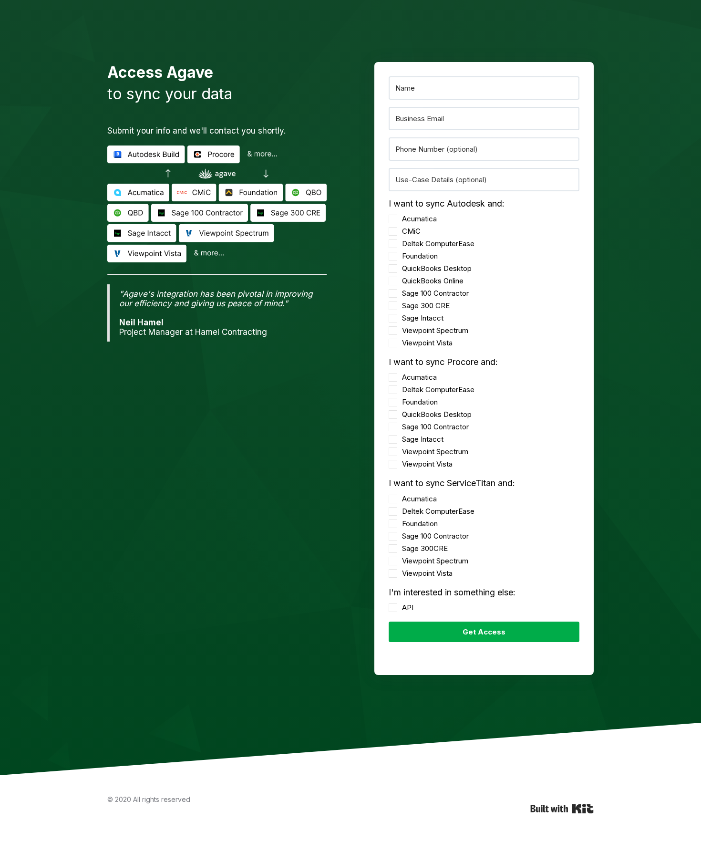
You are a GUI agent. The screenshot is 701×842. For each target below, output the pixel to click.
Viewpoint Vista (427, 342)
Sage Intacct (422, 317)
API (407, 607)
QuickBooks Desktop (437, 268)
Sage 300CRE (425, 548)
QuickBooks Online (433, 280)
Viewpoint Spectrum (435, 330)
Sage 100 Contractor (435, 293)
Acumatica (419, 218)
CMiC (411, 231)
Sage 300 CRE (426, 305)
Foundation (420, 255)
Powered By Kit (562, 808)
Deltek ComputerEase (438, 243)
